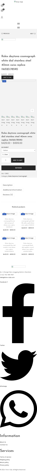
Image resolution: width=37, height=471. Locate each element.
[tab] (18, 185)
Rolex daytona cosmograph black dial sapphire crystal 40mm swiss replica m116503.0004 (28, 247)
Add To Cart (7, 77)
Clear (6, 154)
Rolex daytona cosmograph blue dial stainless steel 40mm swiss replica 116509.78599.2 (9, 247)
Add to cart (17, 160)
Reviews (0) (8, 194)
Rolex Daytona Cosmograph (17, 176)
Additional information (12, 190)
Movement (5, 147)
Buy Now (18, 168)
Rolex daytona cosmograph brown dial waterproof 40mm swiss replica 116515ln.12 (9, 223)
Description (8, 185)
